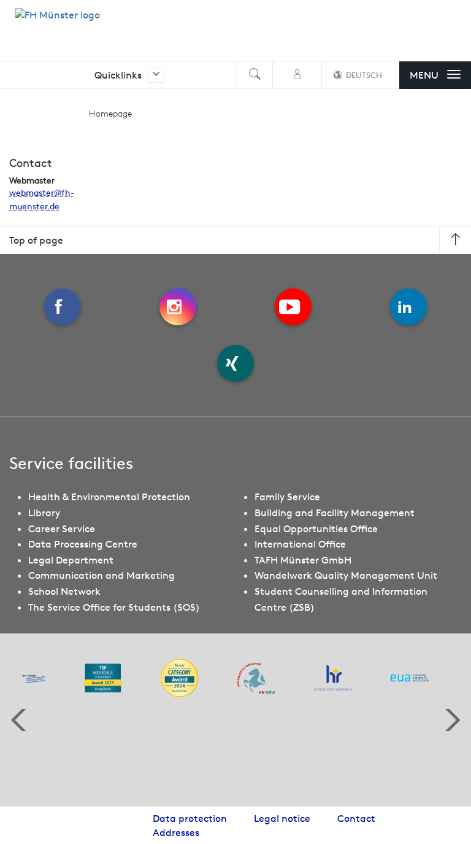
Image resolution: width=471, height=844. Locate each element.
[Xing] (235, 363)
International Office (300, 544)
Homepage (110, 113)
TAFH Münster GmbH (303, 560)
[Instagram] (177, 306)
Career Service (61, 528)
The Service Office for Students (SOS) (114, 607)
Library (44, 512)
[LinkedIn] (408, 306)
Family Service (287, 496)
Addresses (176, 832)
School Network (64, 591)
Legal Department (70, 560)
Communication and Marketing (101, 575)
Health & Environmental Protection (109, 496)
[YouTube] (293, 306)
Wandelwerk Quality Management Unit (346, 575)
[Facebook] (62, 306)
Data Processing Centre (82, 544)
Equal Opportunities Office (316, 528)
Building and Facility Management (335, 512)
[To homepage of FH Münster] (57, 21)
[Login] (297, 75)
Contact (356, 818)
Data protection (190, 818)
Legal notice (282, 818)
